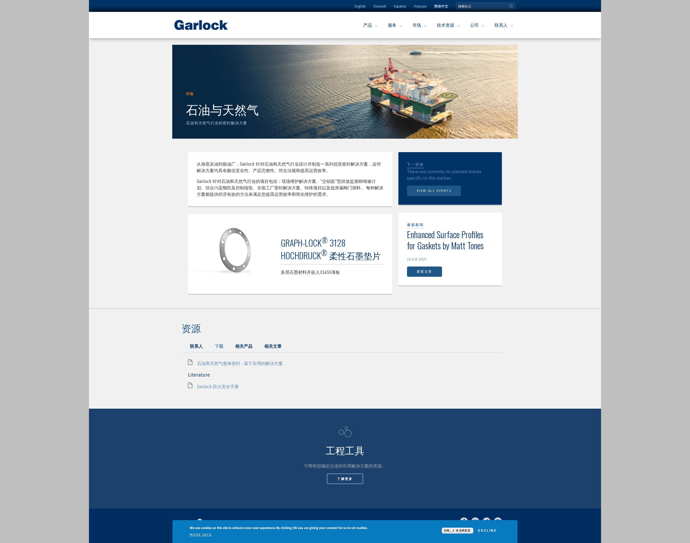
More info (201, 534)
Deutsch (380, 6)
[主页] (201, 29)
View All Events (434, 191)
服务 (392, 25)
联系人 (501, 25)
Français (420, 6)
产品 (367, 25)
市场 (416, 25)
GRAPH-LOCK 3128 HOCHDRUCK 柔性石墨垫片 (331, 249)
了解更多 (345, 479)
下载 (219, 346)
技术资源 (445, 25)
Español (400, 6)
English (360, 6)
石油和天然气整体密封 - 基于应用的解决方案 (240, 363)
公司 (474, 25)
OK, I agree (457, 530)
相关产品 (244, 346)
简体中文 (441, 6)
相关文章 (273, 346)
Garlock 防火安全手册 (218, 386)
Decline (487, 530)
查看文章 (424, 272)
